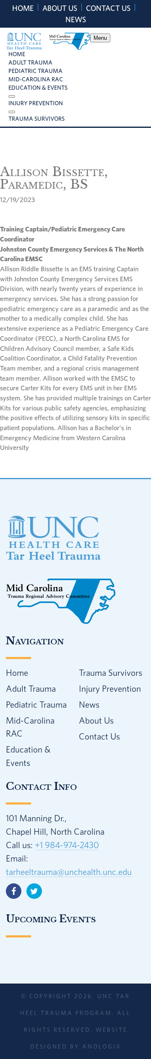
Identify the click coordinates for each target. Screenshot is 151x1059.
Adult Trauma (31, 688)
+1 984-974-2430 (67, 845)
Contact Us (108, 8)
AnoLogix (101, 1046)
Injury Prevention (110, 688)
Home (23, 8)
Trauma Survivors (110, 672)
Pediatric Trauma (36, 704)
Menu (100, 38)
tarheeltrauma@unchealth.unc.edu (69, 872)
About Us (59, 8)
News (75, 19)
